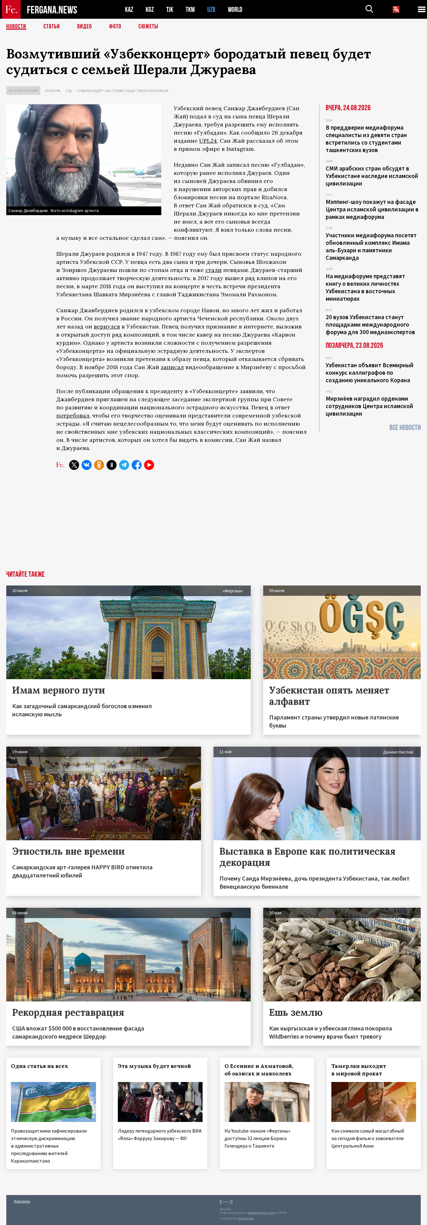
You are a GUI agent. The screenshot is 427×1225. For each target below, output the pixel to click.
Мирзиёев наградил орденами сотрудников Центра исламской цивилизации (369, 406)
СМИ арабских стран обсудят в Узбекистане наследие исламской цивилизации (372, 176)
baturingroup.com (261, 1212)
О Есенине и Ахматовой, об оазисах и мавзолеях (258, 1070)
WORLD (235, 9)
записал (172, 367)
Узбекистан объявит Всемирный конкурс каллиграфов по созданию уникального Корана (370, 372)
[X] (74, 465)
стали (213, 270)
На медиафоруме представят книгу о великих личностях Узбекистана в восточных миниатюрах (365, 287)
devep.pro (246, 1218)
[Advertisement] (213, 524)
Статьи (51, 26)
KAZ (129, 9)
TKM (190, 9)
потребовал (72, 415)
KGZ (150, 9)
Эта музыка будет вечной (154, 1066)
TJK (169, 9)
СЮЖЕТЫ (148, 26)
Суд (68, 90)
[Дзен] (112, 465)
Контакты (22, 1201)
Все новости (405, 427)
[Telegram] (124, 465)
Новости (16, 26)
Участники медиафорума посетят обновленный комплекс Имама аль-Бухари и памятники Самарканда (371, 246)
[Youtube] (149, 465)
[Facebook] (137, 465)
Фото (115, 26)
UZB (211, 9)
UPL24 (208, 140)
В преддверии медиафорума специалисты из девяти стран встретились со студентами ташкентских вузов (366, 139)
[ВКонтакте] (87, 465)
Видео (84, 26)
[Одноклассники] (99, 465)
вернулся (107, 326)
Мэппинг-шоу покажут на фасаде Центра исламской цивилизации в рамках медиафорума (372, 209)
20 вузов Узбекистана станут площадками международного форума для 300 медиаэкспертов (370, 324)
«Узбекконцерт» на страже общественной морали (122, 90)
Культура (53, 90)
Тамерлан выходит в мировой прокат (358, 1070)
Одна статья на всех (39, 1066)
